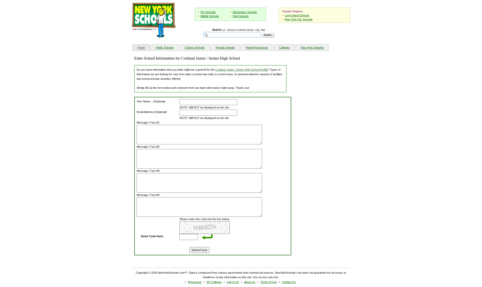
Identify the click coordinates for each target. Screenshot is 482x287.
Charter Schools (195, 47)
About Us (249, 281)
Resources (195, 281)
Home (144, 47)
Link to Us (233, 281)
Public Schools (165, 47)
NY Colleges (214, 281)
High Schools (241, 16)
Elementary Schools (245, 12)
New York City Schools (299, 19)
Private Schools (225, 47)
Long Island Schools (297, 15)
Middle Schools (210, 16)
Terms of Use (268, 281)
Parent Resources (257, 47)
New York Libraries (312, 47)
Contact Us (289, 281)
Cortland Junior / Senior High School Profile (241, 69)
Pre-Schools (208, 12)
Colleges (284, 47)
